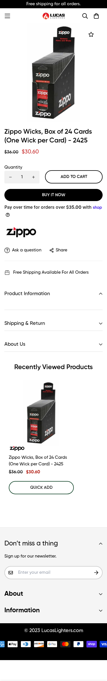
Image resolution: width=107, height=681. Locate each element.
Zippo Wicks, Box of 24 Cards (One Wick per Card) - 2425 (38, 460)
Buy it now (53, 195)
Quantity (13, 167)
